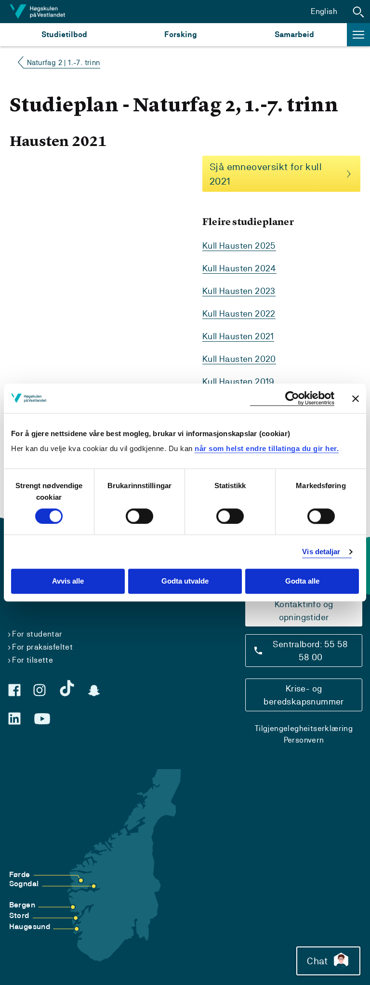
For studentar (37, 634)
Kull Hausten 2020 (239, 359)
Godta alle (302, 581)
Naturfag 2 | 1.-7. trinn (63, 62)
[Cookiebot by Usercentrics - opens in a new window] (292, 398)
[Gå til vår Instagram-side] (39, 690)
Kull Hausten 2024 (239, 268)
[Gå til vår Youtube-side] (42, 719)
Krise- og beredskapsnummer (304, 694)
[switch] (139, 516)
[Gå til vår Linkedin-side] (14, 718)
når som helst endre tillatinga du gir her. (267, 448)
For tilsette (32, 660)
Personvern (304, 740)
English (324, 11)
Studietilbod (64, 34)
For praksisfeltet (42, 647)
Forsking (180, 34)
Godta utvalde (185, 581)
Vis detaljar (321, 551)
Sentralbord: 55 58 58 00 (310, 650)
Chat (317, 961)
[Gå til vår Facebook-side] (14, 690)
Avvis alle (68, 581)
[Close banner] (355, 398)
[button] (358, 11)
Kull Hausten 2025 (239, 245)
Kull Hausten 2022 (239, 313)
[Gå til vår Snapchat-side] (94, 690)
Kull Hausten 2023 (239, 291)
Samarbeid (294, 34)
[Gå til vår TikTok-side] (67, 688)
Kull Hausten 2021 (238, 336)
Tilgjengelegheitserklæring (304, 728)
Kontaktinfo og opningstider (304, 610)
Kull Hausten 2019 (238, 381)
